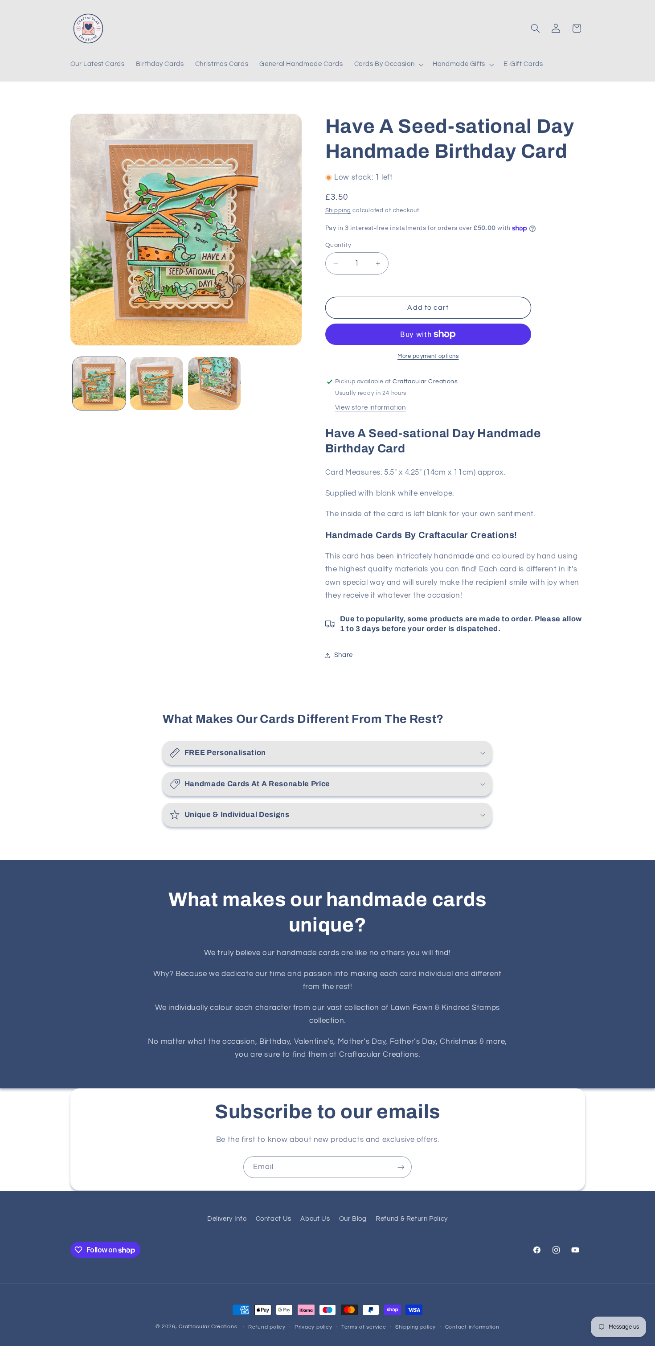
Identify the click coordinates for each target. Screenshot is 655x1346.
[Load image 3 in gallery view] (214, 383)
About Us (315, 1218)
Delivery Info (226, 1218)
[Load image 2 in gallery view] (156, 383)
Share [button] (343, 655)
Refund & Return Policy (412, 1218)
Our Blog (353, 1218)
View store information (370, 407)
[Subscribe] (401, 1167)
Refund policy (267, 1327)
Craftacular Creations (208, 1326)
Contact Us (273, 1218)
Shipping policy (415, 1327)
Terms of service (363, 1327)
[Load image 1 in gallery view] (99, 383)
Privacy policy (313, 1327)
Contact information (472, 1327)
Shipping (338, 210)
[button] (387, 64)
